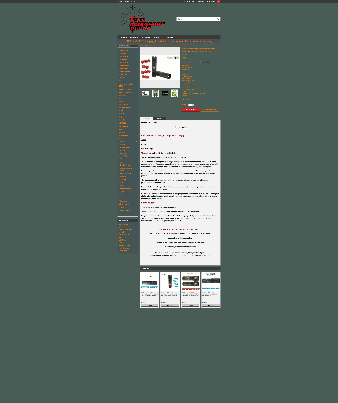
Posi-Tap (122, 145)
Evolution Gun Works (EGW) (126, 85)
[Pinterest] (196, 114)
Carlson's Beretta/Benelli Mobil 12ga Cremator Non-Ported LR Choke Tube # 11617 (149, 295)
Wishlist (201, 1)
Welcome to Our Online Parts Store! (127, 1)
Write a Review (206, 62)
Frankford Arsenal (125, 92)
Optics (121, 138)
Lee (120, 237)
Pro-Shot (122, 151)
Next (178, 67)
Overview (146, 118)
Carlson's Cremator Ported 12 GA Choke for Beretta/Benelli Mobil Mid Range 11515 (169, 295)
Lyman (121, 129)
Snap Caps (122, 176)
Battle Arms (123, 59)
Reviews (159, 118)
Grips (120, 98)
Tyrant (121, 195)
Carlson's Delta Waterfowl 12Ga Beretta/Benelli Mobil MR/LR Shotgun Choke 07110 (190, 295)
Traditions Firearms (125, 189)
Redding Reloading (125, 229)
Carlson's (143, 292)
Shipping (156, 37)
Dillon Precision (124, 78)
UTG (120, 198)
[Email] (186, 114)
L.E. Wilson (122, 240)
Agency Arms (123, 50)
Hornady (121, 120)
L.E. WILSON (123, 123)
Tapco (121, 182)
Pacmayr (121, 141)
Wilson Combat (124, 204)
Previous (141, 67)
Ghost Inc (122, 95)
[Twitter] (192, 114)
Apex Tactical (123, 56)
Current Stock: (186, 99)
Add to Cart (149, 305)
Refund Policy (134, 37)
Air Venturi (122, 53)
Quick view (149, 289)
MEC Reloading (124, 135)
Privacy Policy (123, 37)
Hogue (121, 111)
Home (141, 45)
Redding (121, 162)
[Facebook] (182, 114)
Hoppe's (121, 117)
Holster (121, 114)
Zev (120, 213)
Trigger (121, 192)
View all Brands (124, 251)
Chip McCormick (124, 72)
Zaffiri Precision (124, 210)
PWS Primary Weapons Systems (125, 155)
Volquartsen (123, 201)
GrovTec (121, 101)
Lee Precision (123, 126)
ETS (120, 81)
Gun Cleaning (123, 105)
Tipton (121, 186)
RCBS (120, 159)
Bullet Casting (124, 69)
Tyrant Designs (124, 248)
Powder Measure (124, 148)
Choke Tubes (123, 75)
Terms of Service (146, 37)
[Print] (189, 114)
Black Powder (123, 62)
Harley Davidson (124, 108)
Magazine (122, 132)
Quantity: (183, 104)
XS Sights (122, 207)
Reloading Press (124, 165)
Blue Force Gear (124, 66)
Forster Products (125, 89)
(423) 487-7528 (190, 1)
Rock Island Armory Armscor (125, 169)
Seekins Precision (125, 173)
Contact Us (170, 37)
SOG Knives (122, 179)
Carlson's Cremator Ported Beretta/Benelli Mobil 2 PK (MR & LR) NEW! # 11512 (171, 45)
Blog (163, 37)
